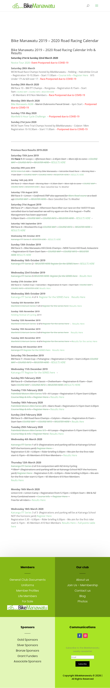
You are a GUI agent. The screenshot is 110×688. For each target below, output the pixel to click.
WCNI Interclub (18, 171)
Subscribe (82, 664)
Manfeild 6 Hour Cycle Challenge (29, 116)
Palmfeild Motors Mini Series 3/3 (28, 430)
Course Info (65, 75)
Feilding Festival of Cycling (23, 314)
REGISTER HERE (48, 92)
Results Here (45, 288)
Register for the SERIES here (64, 263)
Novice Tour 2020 (20, 62)
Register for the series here (55, 306)
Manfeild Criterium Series (23, 306)
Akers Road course (77, 195)
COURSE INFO (34, 92)
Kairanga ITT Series (20, 239)
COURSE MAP (21, 92)
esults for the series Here (84, 341)
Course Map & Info (21, 397)
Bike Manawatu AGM (22, 104)
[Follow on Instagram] (85, 635)
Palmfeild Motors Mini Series (26, 393)
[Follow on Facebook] (79, 635)
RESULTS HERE (83, 218)
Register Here (80, 75)
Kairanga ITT (17, 350)
